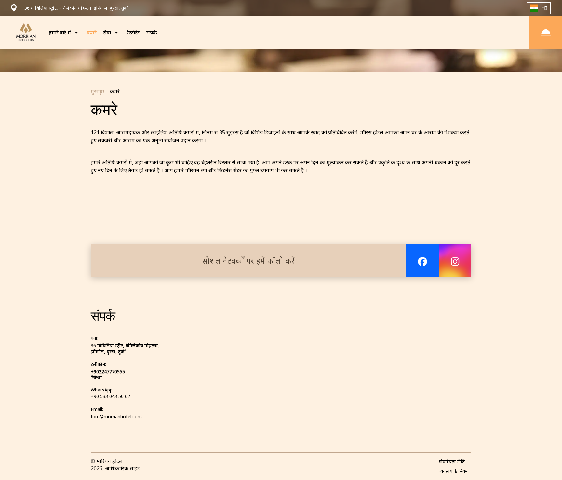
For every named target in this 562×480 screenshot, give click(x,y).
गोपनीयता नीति (452, 462)
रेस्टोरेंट (133, 32)
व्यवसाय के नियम (453, 471)
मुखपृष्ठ (98, 91)
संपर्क (151, 32)
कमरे (92, 32)
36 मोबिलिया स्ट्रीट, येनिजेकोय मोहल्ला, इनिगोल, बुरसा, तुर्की (125, 348)
